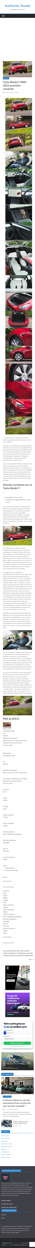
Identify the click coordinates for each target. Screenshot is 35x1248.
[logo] (5, 1175)
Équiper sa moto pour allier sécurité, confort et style (20, 1122)
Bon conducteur (7, 1096)
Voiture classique (6, 1154)
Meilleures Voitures (6, 1146)
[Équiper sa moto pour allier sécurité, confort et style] (6, 1124)
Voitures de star (5, 1157)
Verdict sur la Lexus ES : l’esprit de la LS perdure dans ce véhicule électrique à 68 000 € (17, 1064)
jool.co (3, 1218)
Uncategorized (5, 1152)
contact (17, 1232)
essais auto (6, 78)
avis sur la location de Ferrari (23, 1193)
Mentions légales (6, 1200)
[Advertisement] (17, 36)
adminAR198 (14, 1109)
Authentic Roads (17, 5)
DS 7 (30, 959)
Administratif (4, 1135)
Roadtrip (3, 1149)
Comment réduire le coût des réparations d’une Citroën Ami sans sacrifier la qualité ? (17, 1103)
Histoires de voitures (7, 1144)
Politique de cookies (7, 1204)
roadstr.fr (4, 1214)
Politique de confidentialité (9, 1207)
